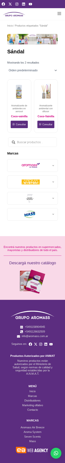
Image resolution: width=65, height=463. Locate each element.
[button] (59, 14)
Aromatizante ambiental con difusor (46, 108)
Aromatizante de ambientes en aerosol (19, 108)
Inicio (10, 25)
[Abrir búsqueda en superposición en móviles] (32, 142)
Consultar (20, 124)
